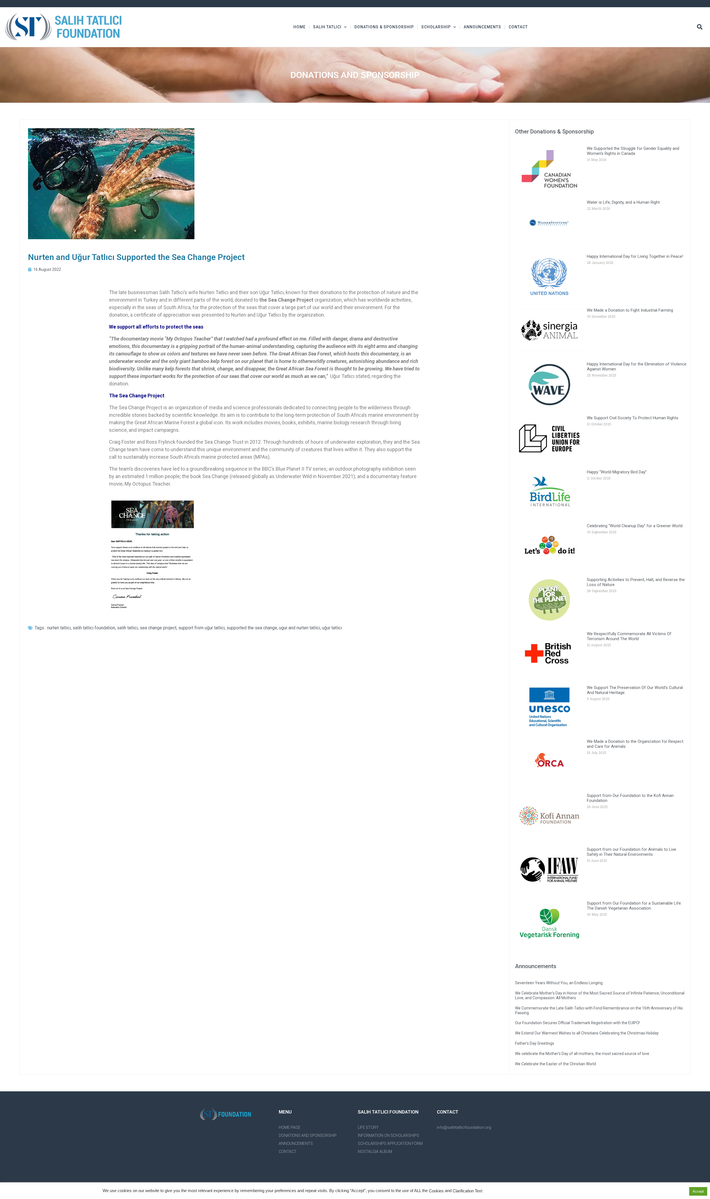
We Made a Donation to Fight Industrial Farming (630, 310)
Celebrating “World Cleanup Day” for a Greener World (635, 525)
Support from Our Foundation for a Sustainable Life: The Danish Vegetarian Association (634, 906)
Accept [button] (698, 1191)
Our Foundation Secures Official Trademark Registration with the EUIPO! (577, 1023)
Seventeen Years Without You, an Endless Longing (559, 983)
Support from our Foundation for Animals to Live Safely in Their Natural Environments (631, 852)
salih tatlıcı (127, 627)
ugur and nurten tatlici (299, 627)
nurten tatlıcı (59, 627)
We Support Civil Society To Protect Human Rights (632, 417)
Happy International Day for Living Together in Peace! (635, 256)
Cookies (436, 1190)
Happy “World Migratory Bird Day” (617, 471)
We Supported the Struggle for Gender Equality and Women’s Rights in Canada (633, 151)
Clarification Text (467, 1190)
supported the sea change (252, 627)
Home (299, 27)
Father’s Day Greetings (534, 1043)
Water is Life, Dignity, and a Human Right (623, 202)
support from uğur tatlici (201, 627)
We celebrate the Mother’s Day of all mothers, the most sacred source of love (582, 1053)
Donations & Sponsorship (384, 27)
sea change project (158, 627)
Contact (518, 27)
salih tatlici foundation (94, 627)
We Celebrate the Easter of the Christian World (555, 1064)
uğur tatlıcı (332, 627)
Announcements (482, 27)
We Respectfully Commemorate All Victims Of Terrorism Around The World (629, 636)
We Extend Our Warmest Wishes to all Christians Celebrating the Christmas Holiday (587, 1033)
